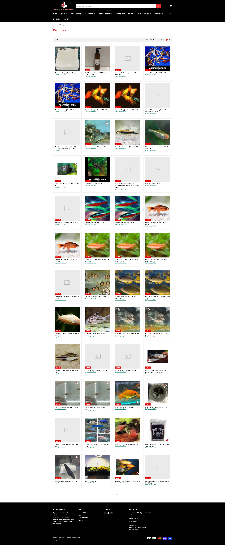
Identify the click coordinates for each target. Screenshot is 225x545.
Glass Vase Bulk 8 (90, 481)
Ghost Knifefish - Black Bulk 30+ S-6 (66, 481)
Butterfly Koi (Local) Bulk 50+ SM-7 (65, 222)
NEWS (139, 14)
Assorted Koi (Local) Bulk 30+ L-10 (155, 73)
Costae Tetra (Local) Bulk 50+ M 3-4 (96, 370)
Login (169, 14)
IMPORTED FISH (90, 14)
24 (151, 40)
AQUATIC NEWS (83, 518)
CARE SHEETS (120, 14)
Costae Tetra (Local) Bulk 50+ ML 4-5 (126, 370)
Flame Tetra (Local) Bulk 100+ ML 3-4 (126, 444)
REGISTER (66, 19)
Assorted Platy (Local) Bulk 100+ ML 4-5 (127, 110)
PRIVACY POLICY (77, 537)
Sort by (57, 40)
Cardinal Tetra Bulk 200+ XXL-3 (124, 222)
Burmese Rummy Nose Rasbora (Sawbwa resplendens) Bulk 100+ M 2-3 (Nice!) (127, 185)
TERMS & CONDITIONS (59, 537)
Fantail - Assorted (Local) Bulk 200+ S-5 (127, 407)
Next (116, 494)
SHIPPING (56, 19)
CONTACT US (158, 14)
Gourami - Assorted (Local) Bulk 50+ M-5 (127, 481)
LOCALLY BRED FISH (106, 14)
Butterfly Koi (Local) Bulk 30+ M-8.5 (156, 184)
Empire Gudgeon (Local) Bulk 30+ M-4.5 (67, 407)
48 (156, 40)
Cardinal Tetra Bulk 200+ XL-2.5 (94, 222)
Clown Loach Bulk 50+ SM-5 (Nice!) (95, 296)
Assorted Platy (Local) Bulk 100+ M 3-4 (96, 110)
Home (55, 25)
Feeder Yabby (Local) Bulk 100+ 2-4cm (156, 407)
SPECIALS (64, 14)
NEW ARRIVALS (76, 14)
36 (153, 40)
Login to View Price (60, 74)
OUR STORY (147, 14)
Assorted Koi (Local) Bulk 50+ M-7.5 (65, 110)
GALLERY (131, 14)
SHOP (55, 14)
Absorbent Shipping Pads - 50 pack (65, 73)
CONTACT (81, 520)
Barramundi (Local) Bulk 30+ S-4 (95, 147)
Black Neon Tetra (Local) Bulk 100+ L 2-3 (127, 147)
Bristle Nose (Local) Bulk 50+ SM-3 (95, 184)
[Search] (158, 6)
